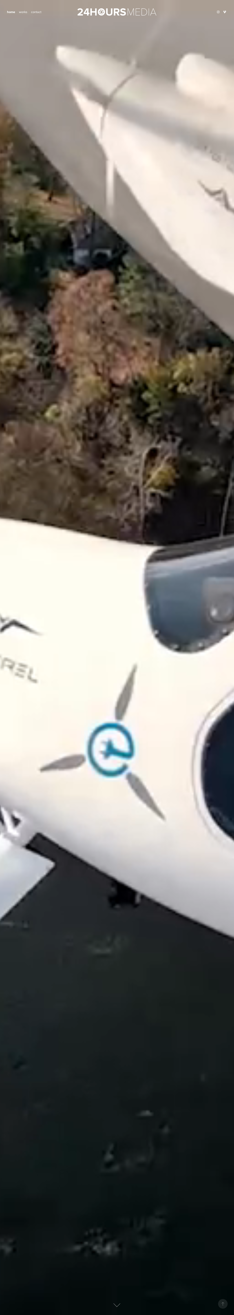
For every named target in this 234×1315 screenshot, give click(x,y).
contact (36, 12)
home (11, 12)
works (23, 12)
